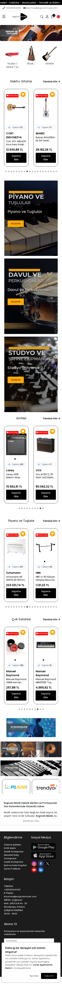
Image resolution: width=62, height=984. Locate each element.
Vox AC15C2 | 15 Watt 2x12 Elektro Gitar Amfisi (15, 476)
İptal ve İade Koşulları (15, 865)
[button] (4, 16)
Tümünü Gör (50, 81)
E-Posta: (8, 893)
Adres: (7, 899)
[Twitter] (48, 863)
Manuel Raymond (12, 673)
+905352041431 (13, 8)
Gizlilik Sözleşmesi (13, 851)
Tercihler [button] (34, 975)
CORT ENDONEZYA (43, 135)
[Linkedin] (41, 869)
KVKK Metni (10, 848)
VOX (9, 470)
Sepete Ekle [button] (16, 157)
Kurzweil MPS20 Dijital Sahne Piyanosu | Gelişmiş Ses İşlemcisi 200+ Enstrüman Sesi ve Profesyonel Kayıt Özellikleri (15, 578)
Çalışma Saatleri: (13, 910)
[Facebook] (41, 863)
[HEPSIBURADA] (46, 787)
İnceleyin (15, 223)
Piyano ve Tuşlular (21, 521)
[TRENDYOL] (16, 787)
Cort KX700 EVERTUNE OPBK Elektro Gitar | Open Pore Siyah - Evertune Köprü (45, 143)
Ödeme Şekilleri (12, 844)
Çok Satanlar (21, 619)
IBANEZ (10, 133)
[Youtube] (34, 869)
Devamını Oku (31, 821)
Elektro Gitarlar (21, 81)
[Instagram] (34, 863)
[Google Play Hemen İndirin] (42, 846)
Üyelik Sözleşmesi (13, 861)
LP (37, 573)
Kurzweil (12, 573)
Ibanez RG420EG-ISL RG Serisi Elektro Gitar (16, 139)
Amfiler (21, 418)
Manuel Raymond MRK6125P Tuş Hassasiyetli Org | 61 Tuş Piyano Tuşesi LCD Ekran (16, 681)
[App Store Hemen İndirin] (42, 855)
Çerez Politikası (12, 868)
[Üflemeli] (31, 33)
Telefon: (8, 886)
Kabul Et (49, 975)
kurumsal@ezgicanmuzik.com (41, 8)
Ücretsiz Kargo (13, 96)
